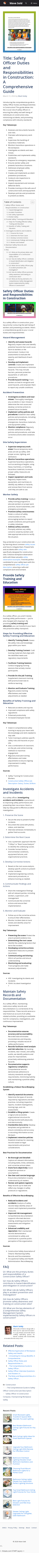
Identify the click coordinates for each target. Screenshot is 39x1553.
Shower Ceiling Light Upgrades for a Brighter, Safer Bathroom (22, 1513)
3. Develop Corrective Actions (18, 238)
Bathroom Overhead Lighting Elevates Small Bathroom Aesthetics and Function (23, 1461)
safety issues (30, 544)
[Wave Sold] (5, 3)
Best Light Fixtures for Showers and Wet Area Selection (21, 1503)
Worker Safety (13, 217)
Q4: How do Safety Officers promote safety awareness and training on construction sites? (21, 274)
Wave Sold (16, 3)
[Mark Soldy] (8, 1334)
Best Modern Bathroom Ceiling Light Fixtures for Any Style (24, 1427)
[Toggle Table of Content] (31, 202)
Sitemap (21, 1528)
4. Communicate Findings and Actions (21, 240)
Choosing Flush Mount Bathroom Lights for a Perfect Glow (21, 1470)
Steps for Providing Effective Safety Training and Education (20, 223)
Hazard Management (16, 210)
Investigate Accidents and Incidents (19, 231)
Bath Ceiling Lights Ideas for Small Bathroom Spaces (24, 1437)
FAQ (7, 250)
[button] (26, 3)
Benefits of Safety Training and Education (19, 227)
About (28, 1528)
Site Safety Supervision (16, 215)
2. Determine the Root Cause (18, 236)
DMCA (4, 1528)
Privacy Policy (12, 1528)
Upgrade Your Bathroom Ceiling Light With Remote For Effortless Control (23, 1449)
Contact (34, 1528)
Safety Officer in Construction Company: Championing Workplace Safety (17, 1397)
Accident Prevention (15, 212)
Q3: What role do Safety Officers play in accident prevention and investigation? (21, 268)
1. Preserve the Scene (16, 233)
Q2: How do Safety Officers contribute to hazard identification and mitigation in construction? (21, 261)
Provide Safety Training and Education (19, 219)
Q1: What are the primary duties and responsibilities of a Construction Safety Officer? (20, 254)
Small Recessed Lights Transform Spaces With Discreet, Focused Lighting (23, 1417)
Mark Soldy (18, 1326)
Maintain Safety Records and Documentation (16, 246)
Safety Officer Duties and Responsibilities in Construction (17, 206)
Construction (11, 1385)
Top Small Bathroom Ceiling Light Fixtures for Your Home (24, 1491)
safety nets (22, 549)
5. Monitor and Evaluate (16, 242)
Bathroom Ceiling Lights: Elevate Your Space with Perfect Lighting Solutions (23, 1481)
